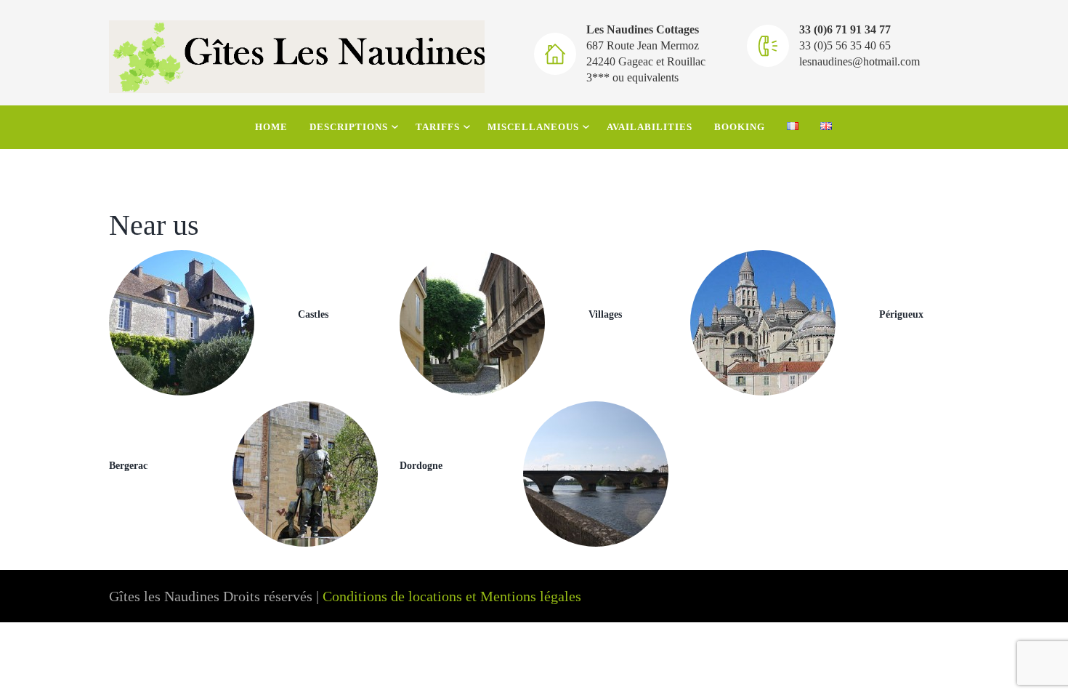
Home (271, 126)
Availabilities (649, 126)
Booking (739, 126)
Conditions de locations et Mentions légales (452, 596)
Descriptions (349, 126)
